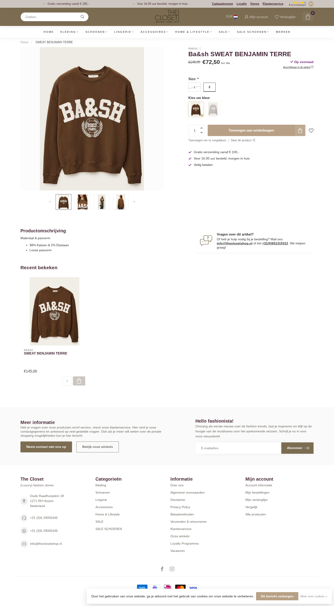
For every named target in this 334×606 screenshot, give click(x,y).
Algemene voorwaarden (187, 492)
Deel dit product (241, 140)
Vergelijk (251, 507)
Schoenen (95, 31)
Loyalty (242, 3)
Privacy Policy (180, 507)
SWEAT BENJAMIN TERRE (54, 42)
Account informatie (258, 485)
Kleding (68, 31)
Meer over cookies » (313, 596)
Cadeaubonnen (222, 3)
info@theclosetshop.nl (234, 243)
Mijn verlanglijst (256, 500)
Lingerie (122, 31)
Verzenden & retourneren (188, 521)
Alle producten (255, 514)
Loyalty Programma (184, 543)
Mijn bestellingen (257, 492)
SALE (223, 31)
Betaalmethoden (182, 514)
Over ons (177, 485)
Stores (254, 3)
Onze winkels (179, 536)
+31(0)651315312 (275, 243)
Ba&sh (193, 48)
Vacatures (177, 551)
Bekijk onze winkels (97, 447)
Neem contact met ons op (46, 447)
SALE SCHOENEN (252, 31)
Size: (193, 79)
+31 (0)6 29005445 (44, 518)
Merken (283, 31)
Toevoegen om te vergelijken (207, 140)
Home (49, 31)
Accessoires (153, 31)
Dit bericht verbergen (277, 596)
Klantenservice (273, 3)
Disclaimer (177, 500)
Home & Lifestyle (192, 31)
